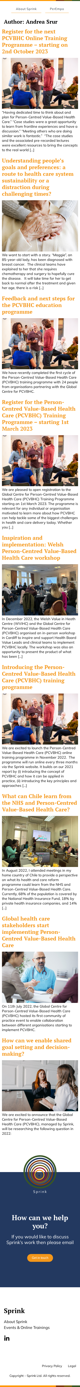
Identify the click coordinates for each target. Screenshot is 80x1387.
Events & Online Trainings (27, 1327)
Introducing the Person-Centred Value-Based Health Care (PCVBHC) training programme (39, 677)
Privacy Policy (52, 1366)
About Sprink (15, 1321)
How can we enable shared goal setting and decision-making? (36, 1047)
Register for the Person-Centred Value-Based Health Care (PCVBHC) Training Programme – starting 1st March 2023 (39, 415)
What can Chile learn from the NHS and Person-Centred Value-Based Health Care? (39, 802)
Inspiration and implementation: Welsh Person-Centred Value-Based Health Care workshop (39, 547)
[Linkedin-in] (7, 1338)
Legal (72, 1366)
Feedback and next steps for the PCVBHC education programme (38, 305)
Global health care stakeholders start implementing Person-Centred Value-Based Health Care (39, 932)
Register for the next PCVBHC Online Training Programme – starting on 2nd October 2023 (35, 41)
